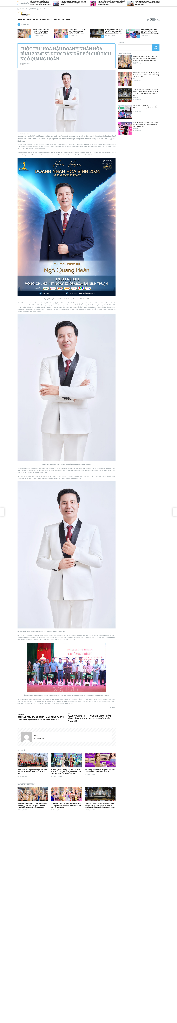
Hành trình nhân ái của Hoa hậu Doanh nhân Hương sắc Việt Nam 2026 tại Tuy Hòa (118, 2)
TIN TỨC (29, 19)
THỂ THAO (57, 19)
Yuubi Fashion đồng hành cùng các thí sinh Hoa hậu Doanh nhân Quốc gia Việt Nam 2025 (32, 771)
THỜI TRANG (66, 19)
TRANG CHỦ (21, 19)
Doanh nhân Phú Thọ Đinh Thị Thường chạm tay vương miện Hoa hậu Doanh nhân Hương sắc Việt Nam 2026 (78, 33)
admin (22, 64)
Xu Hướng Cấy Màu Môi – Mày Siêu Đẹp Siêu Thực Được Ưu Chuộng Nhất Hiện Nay (100, 770)
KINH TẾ (49, 19)
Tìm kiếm (121, 43)
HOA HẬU (43, 19)
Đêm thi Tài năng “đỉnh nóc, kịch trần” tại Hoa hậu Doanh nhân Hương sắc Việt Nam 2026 (149, 32)
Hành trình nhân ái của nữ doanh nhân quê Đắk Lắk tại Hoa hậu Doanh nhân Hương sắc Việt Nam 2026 (80, 2)
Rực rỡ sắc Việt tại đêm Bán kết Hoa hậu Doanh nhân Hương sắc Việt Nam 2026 (154, 2)
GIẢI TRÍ (35, 19)
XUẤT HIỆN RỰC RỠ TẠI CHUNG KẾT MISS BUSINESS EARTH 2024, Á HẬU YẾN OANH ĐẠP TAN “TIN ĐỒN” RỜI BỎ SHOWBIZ (66, 771)
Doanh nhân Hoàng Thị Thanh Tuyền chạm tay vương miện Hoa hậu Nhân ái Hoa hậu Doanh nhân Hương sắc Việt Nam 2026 (42, 34)
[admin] (26, 737)
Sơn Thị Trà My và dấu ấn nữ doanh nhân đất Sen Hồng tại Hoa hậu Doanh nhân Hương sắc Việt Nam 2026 (43, 2)
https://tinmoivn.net (39, 738)
